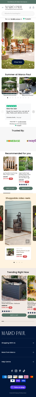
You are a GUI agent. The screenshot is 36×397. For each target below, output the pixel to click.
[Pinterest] (20, 371)
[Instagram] (16, 371)
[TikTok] (24, 371)
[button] (18, 343)
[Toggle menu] (3, 7)
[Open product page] (10, 85)
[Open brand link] (25, 141)
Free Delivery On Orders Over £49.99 (17, 2)
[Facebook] (12, 371)
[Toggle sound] (28, 241)
